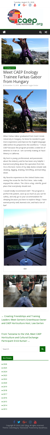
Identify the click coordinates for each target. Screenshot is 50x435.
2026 (4, 364)
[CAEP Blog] (4, 32)
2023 (4, 375)
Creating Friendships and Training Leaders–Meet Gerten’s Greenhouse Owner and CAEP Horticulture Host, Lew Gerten (23, 320)
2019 (4, 386)
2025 (4, 368)
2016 (4, 398)
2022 (4, 379)
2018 (4, 390)
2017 (4, 394)
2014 (4, 405)
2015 (4, 401)
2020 (4, 383)
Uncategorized (9, 68)
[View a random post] (46, 32)
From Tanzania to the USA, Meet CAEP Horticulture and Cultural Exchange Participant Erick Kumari (21, 337)
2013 (4, 409)
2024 (4, 371)
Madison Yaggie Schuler (30, 85)
